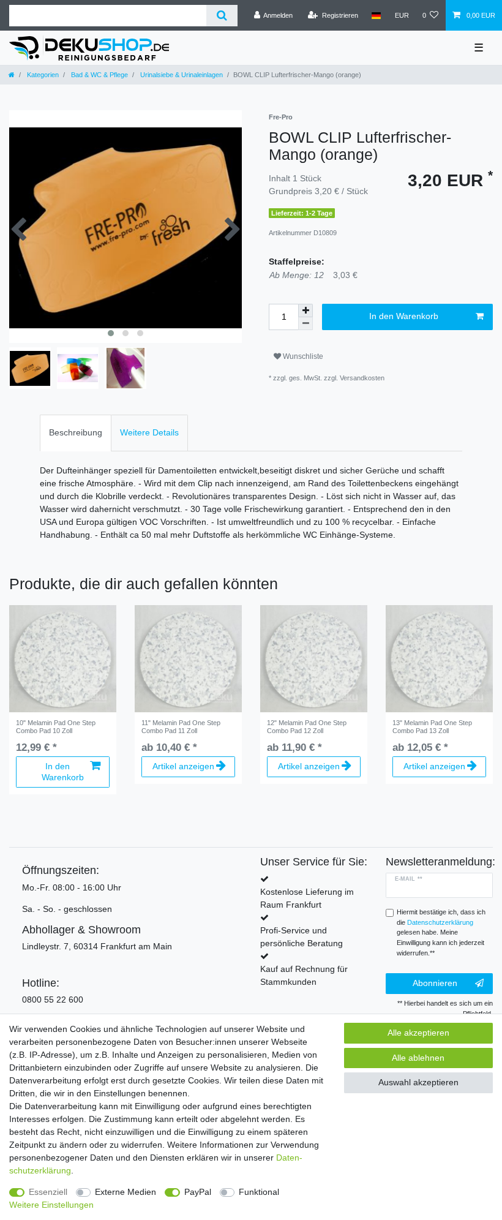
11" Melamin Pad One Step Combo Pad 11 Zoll (180, 726)
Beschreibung (75, 432)
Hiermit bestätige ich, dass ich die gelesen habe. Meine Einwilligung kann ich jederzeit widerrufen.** (441, 932)
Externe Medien (125, 1192)
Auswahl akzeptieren (418, 1082)
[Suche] (222, 15)
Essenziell (48, 1192)
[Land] (376, 15)
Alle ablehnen (418, 1058)
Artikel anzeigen (183, 766)
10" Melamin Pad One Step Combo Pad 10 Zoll (56, 726)
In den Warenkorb (403, 316)
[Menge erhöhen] (305, 310)
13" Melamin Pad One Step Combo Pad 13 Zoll (432, 726)
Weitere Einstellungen (51, 1205)
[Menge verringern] (305, 323)
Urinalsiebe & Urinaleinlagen (180, 74)
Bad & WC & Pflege (98, 74)
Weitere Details (149, 432)
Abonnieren (435, 983)
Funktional (259, 1192)
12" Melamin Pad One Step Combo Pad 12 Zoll (307, 726)
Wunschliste (302, 356)
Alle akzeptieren (418, 1032)
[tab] (75, 433)
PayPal (197, 1192)
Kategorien (42, 74)
